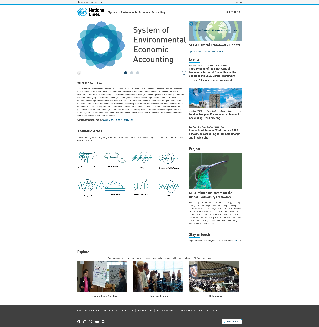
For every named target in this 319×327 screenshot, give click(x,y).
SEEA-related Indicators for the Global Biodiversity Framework (210, 195)
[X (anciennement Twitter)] (90, 321)
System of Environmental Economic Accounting (136, 12)
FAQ (201, 311)
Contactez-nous (145, 311)
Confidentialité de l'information (118, 311)
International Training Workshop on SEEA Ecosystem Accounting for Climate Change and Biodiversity (214, 134)
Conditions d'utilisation (88, 311)
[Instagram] (84, 321)
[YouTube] (97, 321)
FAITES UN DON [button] (233, 321)
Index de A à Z (213, 311)
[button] (125, 72)
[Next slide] (184, 73)
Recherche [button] (234, 12)
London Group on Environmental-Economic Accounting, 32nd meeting (214, 116)
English (239, 2)
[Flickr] (103, 321)
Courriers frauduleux (167, 311)
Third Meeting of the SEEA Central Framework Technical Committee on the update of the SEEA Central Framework (212, 72)
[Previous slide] (79, 73)
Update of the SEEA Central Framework (206, 51)
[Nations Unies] (90, 12)
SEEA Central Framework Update (214, 45)
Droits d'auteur (188, 311)
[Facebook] (79, 321)
